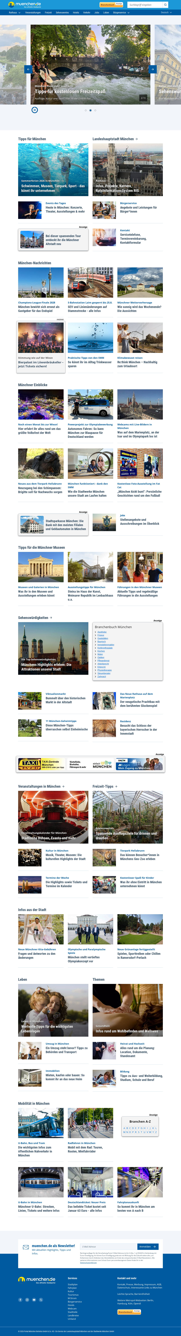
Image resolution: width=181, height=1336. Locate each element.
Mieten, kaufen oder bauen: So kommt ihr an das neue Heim (65, 1077)
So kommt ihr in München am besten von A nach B (136, 1208)
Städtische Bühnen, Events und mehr (48, 838)
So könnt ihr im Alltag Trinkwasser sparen (90, 364)
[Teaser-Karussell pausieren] (35, 110)
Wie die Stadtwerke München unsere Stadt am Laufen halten (87, 493)
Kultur (71, 1291)
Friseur (101, 635)
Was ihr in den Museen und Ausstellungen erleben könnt (36, 593)
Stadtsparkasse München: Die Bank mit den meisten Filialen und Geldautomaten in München (66, 525)
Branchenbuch (111, 4)
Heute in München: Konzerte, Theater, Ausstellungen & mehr (65, 209)
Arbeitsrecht (103, 664)
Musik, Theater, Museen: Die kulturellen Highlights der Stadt (65, 857)
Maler (100, 654)
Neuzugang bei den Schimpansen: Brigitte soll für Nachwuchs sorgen (40, 490)
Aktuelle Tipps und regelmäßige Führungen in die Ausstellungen (137, 593)
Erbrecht (101, 667)
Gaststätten (103, 638)
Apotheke (102, 632)
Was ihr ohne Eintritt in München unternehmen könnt (141, 884)
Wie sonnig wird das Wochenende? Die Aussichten (139, 309)
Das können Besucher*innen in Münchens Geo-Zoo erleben (139, 857)
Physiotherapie (105, 670)
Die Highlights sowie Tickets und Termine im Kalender (66, 884)
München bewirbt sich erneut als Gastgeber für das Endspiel (38, 309)
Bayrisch (102, 641)
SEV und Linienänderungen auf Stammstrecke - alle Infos (87, 309)
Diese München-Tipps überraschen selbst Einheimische (67, 727)
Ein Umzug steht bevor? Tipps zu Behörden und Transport (67, 1050)
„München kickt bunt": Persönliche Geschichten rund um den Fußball (139, 493)
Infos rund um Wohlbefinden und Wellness (127, 1031)
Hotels (71, 1305)
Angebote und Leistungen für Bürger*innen (138, 209)
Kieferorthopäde (105, 648)
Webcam (72, 1308)
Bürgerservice (75, 1301)
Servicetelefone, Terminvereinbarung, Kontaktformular (133, 238)
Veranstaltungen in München (39, 786)
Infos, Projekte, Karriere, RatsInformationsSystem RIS (117, 188)
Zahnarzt (102, 676)
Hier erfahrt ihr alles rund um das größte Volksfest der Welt (39, 431)
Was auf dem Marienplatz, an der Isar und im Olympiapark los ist (138, 434)
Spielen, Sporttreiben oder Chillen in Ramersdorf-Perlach (138, 956)
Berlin (150, 1300)
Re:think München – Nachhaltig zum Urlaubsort (137, 364)
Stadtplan (73, 1284)
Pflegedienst (103, 661)
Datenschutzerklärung (88, 1263)
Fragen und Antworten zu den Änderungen (36, 956)
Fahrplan (72, 1287)
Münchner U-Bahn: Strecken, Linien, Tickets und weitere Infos (38, 1208)
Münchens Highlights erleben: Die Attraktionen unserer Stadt (46, 666)
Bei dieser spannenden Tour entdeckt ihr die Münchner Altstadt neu (63, 240)
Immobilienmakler (106, 645)
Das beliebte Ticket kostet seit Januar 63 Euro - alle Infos (87, 1208)
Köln (130, 1303)
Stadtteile (72, 1312)
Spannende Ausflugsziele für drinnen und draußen (126, 835)
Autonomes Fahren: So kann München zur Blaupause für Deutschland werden (86, 433)
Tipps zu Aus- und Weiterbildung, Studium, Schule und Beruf (141, 1078)
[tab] (86, 110)
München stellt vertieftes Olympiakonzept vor (84, 959)
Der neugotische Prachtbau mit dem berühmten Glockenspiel (140, 704)
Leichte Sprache (125, 1294)
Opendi (137, 1303)
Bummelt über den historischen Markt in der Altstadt (65, 700)
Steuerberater (104, 673)
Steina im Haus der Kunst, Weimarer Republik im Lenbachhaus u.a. (90, 595)
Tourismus (73, 1294)
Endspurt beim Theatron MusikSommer (59, 88)
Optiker (101, 657)
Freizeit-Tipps (103, 786)
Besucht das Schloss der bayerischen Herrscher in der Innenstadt (138, 729)
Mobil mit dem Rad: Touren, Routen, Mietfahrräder (85, 1149)
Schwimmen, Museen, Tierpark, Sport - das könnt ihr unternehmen (53, 188)
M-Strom (72, 1298)
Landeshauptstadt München (113, 139)
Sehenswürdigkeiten (33, 618)
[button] (15, 12)
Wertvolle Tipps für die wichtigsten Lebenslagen (47, 1028)
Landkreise (73, 1315)
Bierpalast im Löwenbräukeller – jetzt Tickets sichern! (40, 364)
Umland (72, 1318)
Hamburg (122, 1303)
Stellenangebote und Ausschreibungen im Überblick (139, 522)
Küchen (101, 651)
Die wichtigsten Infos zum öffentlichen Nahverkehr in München (35, 1151)
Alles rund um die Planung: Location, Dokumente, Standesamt (137, 1052)
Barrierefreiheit (142, 1294)
